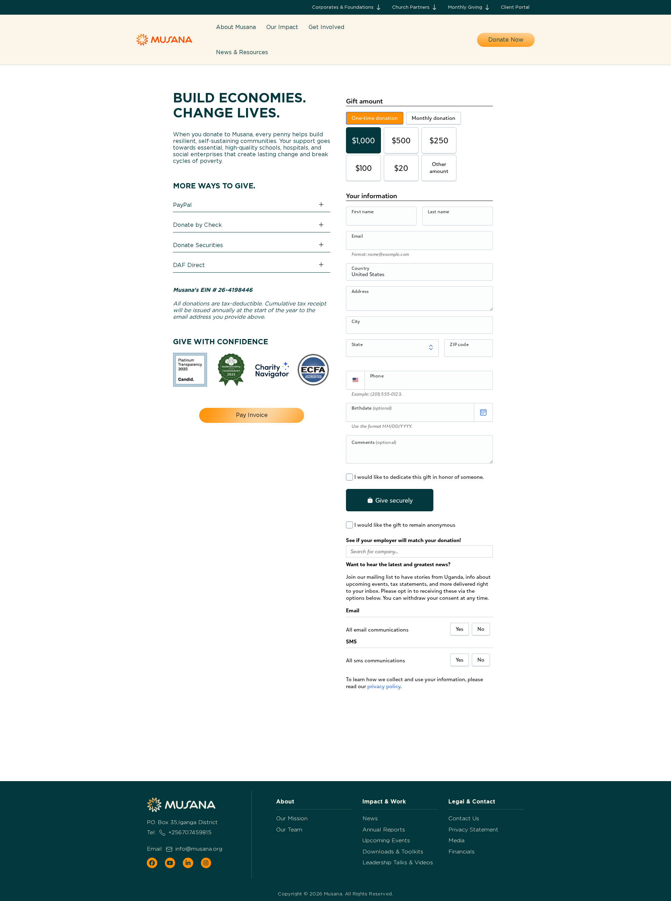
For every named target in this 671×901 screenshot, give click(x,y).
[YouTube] (170, 863)
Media (456, 840)
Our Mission (292, 818)
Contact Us (463, 818)
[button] (347, 7)
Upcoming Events (386, 840)
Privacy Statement (473, 829)
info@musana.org (198, 848)
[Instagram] (206, 863)
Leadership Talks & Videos (397, 862)
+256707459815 (189, 832)
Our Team (289, 829)
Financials (461, 851)
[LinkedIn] (188, 863)
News (370, 818)
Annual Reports (383, 829)
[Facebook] (152, 863)
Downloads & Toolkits (392, 851)
